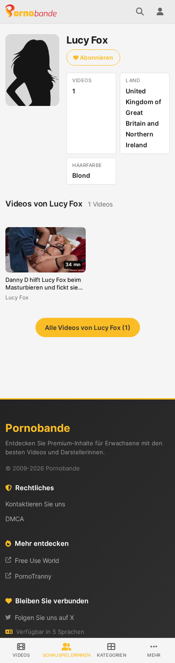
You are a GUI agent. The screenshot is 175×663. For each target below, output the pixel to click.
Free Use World (37, 560)
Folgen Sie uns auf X (44, 617)
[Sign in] (160, 12)
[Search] (140, 12)
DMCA (14, 518)
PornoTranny (33, 576)
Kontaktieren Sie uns (35, 504)
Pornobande (32, 11)
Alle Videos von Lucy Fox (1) (88, 327)
